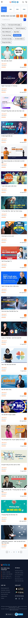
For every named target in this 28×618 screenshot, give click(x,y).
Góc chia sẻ (17, 576)
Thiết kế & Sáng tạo (20, 28)
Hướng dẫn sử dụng (19, 572)
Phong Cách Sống (6, 42)
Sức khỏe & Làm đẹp (7, 38)
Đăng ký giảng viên (5, 588)
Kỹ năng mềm (17, 35)
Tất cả (3, 9)
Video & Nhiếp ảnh (6, 31)
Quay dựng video (4, 594)
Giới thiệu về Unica (19, 570)
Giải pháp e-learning (5, 590)
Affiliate (2, 598)
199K (17, 9)
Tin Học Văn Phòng (6, 35)
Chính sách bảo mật (19, 580)
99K (11, 9)
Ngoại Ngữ (16, 31)
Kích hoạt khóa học (19, 574)
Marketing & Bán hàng (7, 28)
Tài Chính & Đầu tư (19, 38)
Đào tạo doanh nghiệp (5, 592)
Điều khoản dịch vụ (19, 578)
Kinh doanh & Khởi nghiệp (14, 24)
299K (24, 9)
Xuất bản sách (4, 596)
